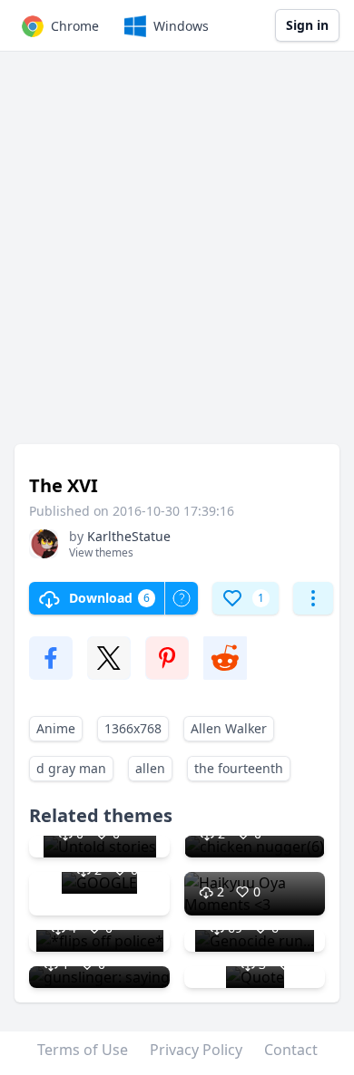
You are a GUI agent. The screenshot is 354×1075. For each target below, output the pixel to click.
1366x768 (133, 728)
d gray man (71, 768)
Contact (291, 1050)
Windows (181, 25)
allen (150, 768)
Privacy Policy (196, 1050)
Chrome (75, 25)
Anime (55, 728)
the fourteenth (238, 768)
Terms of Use (82, 1050)
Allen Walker (229, 728)
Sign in (307, 25)
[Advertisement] (177, 256)
